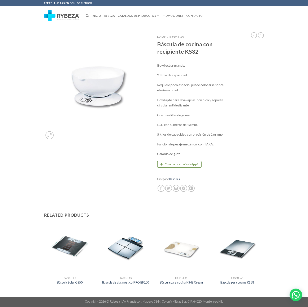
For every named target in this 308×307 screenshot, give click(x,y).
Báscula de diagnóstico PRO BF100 (125, 282)
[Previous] (44, 259)
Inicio (96, 15)
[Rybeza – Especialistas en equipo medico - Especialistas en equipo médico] (61, 15)
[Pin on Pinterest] (183, 188)
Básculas (177, 37)
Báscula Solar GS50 (70, 282)
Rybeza (109, 15)
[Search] (87, 16)
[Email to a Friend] (176, 188)
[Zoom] (49, 135)
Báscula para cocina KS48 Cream (181, 282)
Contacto (194, 15)
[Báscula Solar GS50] (70, 249)
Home (161, 37)
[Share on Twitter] (168, 188)
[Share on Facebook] (161, 188)
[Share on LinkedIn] (191, 188)
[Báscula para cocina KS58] (237, 249)
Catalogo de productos (137, 15)
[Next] (263, 259)
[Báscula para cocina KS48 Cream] (181, 249)
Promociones (172, 15)
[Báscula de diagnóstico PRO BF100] (125, 249)
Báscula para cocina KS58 (237, 282)
